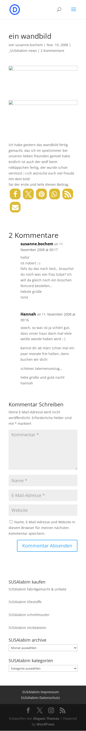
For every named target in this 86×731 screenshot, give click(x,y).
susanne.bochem (29, 45)
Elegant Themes (46, 718)
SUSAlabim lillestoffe (25, 602)
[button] (15, 194)
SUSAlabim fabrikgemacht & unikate (37, 589)
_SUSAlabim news (23, 50)
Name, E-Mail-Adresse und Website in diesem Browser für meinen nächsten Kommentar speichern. (42, 528)
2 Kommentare (52, 50)
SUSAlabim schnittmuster (29, 614)
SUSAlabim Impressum (40, 692)
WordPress (45, 724)
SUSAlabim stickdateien (27, 627)
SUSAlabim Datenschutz (40, 697)
